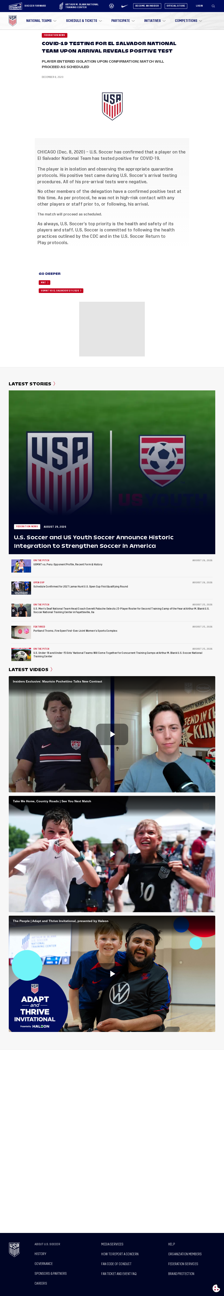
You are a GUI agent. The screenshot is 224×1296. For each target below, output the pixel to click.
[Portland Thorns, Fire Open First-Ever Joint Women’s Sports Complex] (21, 632)
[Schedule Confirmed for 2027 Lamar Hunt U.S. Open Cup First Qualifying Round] (21, 588)
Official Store (176, 6)
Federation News (54, 35)
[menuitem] (41, 21)
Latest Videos (28, 669)
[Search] (213, 6)
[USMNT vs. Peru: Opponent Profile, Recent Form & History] (21, 566)
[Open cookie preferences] (216, 1288)
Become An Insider (147, 6)
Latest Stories (30, 384)
